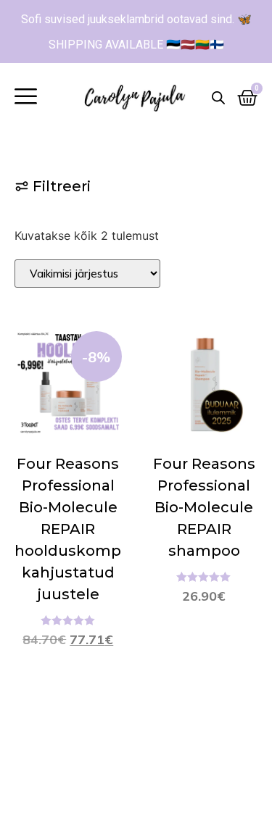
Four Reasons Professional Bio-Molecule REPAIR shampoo (204, 507)
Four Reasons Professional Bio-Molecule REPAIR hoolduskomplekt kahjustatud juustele (83, 529)
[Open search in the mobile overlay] (218, 97)
